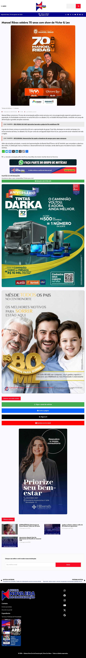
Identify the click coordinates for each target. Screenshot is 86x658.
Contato (5, 603)
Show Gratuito (38, 157)
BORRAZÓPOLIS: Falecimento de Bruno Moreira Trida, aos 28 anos (29, 525)
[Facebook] (68, 14)
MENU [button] (4, 6)
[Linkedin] (77, 14)
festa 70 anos (25, 157)
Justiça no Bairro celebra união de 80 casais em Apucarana (72, 525)
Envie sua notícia (7, 607)
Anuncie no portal (7, 610)
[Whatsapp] (66, 14)
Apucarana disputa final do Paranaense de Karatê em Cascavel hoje (30, 538)
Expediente (6, 613)
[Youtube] (75, 14)
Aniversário (8, 157)
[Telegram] (80, 14)
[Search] (78, 6)
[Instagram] (70, 14)
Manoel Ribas (31, 157)
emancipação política (16, 157)
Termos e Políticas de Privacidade (11, 616)
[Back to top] (43, 650)
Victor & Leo (55, 157)
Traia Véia (44, 157)
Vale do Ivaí (49, 157)
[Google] (82, 14)
